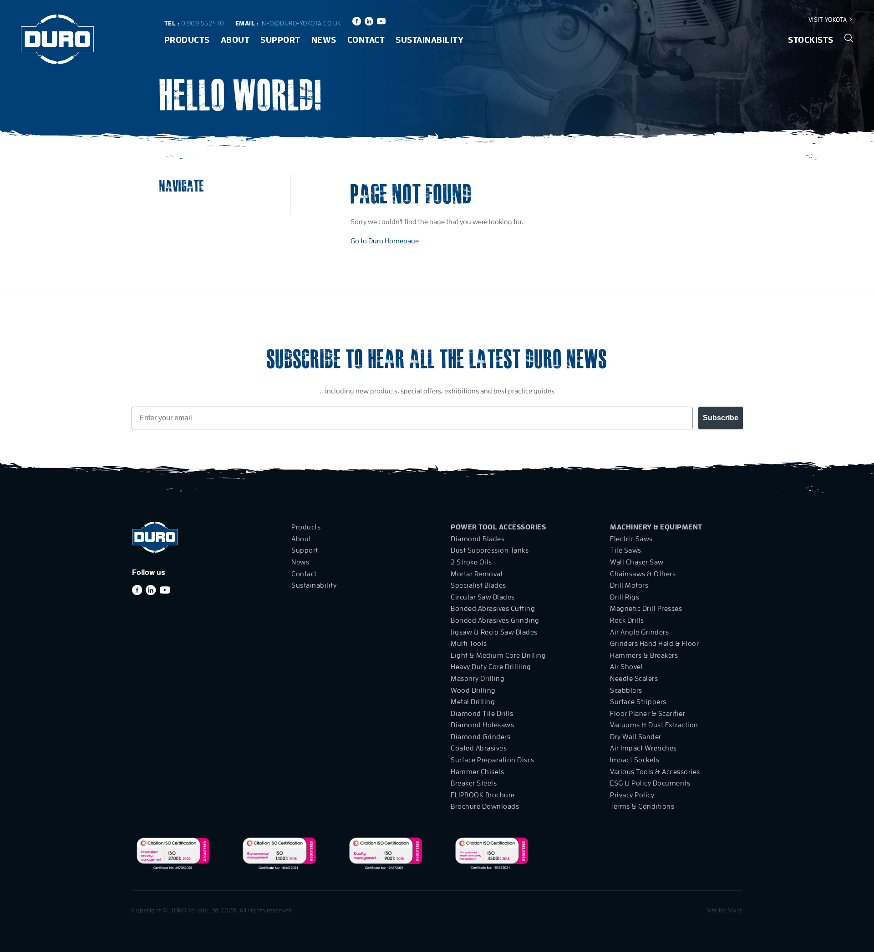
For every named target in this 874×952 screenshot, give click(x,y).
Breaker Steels (474, 783)
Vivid (735, 910)
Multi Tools (469, 643)
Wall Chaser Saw (637, 562)
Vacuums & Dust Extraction (654, 725)
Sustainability (429, 39)
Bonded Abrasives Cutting (493, 608)
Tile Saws (625, 550)
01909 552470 (202, 23)
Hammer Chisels (477, 772)
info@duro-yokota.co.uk (300, 23)
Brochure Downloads (485, 806)
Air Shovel (626, 666)
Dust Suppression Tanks (489, 550)
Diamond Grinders (480, 736)
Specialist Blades (478, 585)
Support (280, 39)
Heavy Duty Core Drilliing (491, 666)
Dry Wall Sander (635, 736)
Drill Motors (629, 585)
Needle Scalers (634, 678)
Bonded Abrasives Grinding (495, 620)
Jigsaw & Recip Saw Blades (494, 632)
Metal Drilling (473, 701)
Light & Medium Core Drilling (498, 655)
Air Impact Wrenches (643, 748)
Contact (366, 39)
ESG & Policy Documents (650, 783)
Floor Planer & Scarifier (647, 713)
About (235, 39)
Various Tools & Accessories (655, 772)
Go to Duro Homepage (385, 241)
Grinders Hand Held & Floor (654, 643)
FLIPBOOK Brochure (483, 795)
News (323, 39)
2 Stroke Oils (471, 562)
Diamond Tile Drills (482, 713)
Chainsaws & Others (643, 574)
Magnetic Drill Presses (646, 608)
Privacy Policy (632, 795)
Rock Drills (627, 620)
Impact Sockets (634, 760)
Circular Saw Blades (483, 597)
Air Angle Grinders (639, 632)
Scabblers (626, 690)
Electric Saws (631, 539)
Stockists (810, 39)
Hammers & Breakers (644, 655)
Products (187, 39)
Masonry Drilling (477, 678)
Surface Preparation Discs (492, 760)
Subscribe (720, 418)
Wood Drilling (473, 690)
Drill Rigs (624, 597)
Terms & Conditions (642, 806)
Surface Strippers (638, 701)
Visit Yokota (828, 19)
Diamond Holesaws (482, 725)
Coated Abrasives (479, 748)
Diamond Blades (477, 539)
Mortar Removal (477, 574)
